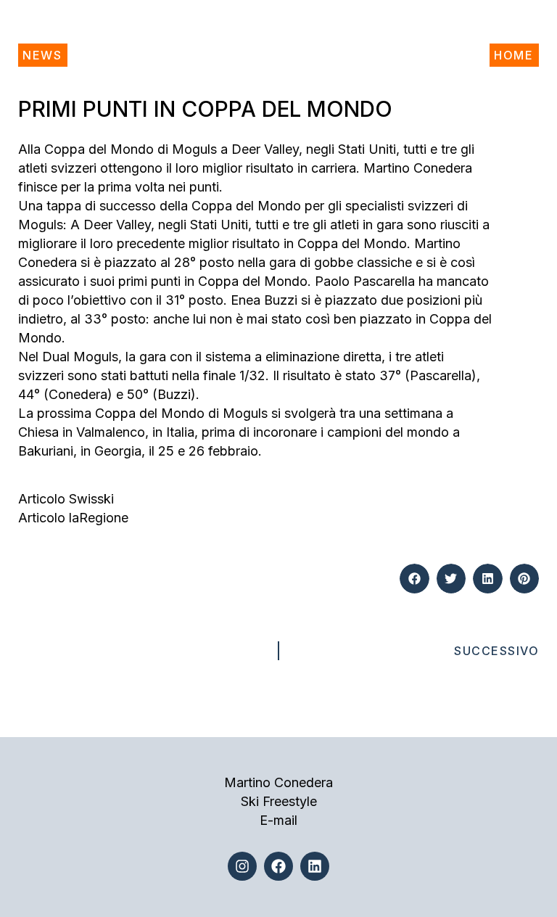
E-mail (278, 820)
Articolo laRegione (73, 517)
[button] (414, 578)
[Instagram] (242, 866)
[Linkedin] (314, 866)
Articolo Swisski (66, 498)
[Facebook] (278, 866)
